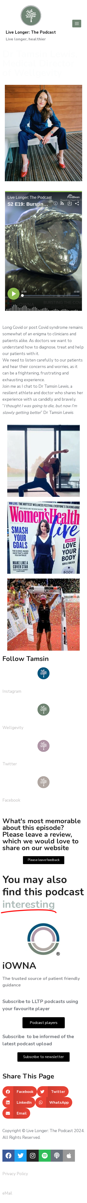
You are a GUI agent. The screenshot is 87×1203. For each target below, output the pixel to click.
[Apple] (69, 1156)
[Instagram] (33, 1156)
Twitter (9, 764)
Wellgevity (12, 727)
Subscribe (14, 1036)
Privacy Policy (15, 1174)
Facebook (11, 800)
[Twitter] (20, 1156)
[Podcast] (57, 1156)
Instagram (11, 691)
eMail (7, 1193)
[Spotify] (45, 1156)
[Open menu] (76, 23)
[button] (19, 1091)
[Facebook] (8, 1156)
